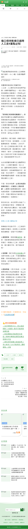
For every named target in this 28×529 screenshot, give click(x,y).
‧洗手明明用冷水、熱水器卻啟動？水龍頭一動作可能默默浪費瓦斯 (13, 328)
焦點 (2, 5)
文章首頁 (16, 522)
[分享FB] (3, 8)
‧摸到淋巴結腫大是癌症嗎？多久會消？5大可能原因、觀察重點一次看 (14, 344)
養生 (7, 5)
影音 (22, 5)
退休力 (11, 522)
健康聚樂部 (14, 519)
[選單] (26, 2)
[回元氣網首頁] (6, 2)
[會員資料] (23, 2)
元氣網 (6, 37)
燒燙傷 (19, 237)
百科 (17, 5)
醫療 (12, 5)
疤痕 (17, 101)
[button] (25, 5)
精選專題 (21, 519)
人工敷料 (11, 88)
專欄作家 (22, 522)
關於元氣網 (7, 519)
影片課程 (4, 423)
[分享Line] (10, 8)
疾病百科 (6, 522)
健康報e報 (15, 513)
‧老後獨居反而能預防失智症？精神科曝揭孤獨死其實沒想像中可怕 (13, 336)
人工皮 (3, 88)
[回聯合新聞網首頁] (2, 2)
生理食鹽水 (20, 253)
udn (2, 37)
